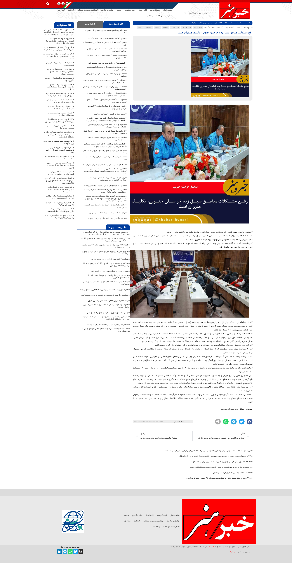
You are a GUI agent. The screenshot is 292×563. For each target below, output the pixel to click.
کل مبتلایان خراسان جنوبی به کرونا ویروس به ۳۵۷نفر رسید (105, 152)
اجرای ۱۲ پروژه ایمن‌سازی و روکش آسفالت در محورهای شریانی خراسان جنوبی (60, 165)
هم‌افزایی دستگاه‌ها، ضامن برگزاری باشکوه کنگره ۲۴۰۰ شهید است (60, 197)
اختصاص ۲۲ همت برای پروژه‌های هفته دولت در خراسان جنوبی (107, 138)
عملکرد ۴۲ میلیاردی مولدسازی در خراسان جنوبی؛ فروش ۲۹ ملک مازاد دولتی (105, 81)
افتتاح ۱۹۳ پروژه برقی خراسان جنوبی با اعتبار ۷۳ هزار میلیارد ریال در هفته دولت (221, 461)
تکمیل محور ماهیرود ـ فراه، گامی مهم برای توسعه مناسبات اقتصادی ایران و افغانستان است (59, 181)
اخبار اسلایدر (186, 27)
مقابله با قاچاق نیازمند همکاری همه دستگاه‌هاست (59, 157)
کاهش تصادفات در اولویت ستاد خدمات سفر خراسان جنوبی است (106, 206)
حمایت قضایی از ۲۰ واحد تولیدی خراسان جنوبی (106, 218)
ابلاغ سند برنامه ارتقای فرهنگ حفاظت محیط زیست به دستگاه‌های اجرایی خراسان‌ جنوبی (105, 191)
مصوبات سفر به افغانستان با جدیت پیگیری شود (109, 271)
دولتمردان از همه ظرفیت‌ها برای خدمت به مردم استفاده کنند (104, 295)
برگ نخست (247, 23)
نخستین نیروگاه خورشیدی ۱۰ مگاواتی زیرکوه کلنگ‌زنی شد (106, 158)
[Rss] (59, 3)
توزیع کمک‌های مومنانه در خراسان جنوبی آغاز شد (106, 38)
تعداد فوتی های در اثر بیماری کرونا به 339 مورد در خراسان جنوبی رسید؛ (107, 107)
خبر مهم (148, 27)
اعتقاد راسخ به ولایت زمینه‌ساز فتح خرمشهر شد (107, 63)
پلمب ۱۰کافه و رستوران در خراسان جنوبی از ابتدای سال (107, 312)
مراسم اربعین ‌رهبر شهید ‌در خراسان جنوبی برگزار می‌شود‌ (59, 204)
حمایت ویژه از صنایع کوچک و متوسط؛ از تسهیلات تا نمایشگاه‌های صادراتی (109, 276)
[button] (47, 3)
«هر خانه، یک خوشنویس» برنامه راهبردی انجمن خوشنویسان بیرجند (60, 173)
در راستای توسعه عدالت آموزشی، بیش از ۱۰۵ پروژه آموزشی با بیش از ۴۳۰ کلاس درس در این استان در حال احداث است (206, 450)
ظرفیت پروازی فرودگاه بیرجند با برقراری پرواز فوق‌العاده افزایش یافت (60, 210)
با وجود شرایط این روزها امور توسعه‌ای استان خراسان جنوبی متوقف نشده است (220, 467)
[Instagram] (63, 3)
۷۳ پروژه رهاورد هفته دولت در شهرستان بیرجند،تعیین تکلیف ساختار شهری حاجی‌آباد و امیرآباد (215, 456)
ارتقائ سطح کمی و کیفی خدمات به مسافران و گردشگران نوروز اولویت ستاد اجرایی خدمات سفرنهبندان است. (105, 171)
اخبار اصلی (175, 27)
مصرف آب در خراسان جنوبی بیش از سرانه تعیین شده (104, 185)
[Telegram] (65, 551)
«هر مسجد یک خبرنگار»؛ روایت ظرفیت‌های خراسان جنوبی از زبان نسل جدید (106, 330)
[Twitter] (75, 551)
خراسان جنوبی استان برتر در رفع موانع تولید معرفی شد (104, 164)
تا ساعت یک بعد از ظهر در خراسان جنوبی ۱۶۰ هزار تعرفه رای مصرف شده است (105, 132)
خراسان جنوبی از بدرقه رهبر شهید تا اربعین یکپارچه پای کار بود (59, 216)
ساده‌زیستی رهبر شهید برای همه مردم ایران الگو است (107, 324)
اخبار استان (198, 27)
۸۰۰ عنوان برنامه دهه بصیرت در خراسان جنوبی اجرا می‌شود (106, 75)
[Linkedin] (59, 551)
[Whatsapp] (70, 551)
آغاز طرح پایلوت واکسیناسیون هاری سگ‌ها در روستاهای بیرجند (104, 289)
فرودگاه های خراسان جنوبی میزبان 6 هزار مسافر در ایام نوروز (105, 43)
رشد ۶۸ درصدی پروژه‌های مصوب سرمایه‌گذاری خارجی (108, 300)
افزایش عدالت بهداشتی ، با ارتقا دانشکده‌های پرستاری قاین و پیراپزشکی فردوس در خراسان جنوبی (105, 145)
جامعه (157, 27)
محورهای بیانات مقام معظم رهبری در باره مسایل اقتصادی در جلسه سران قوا (107, 126)
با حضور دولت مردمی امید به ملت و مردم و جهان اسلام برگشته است (107, 50)
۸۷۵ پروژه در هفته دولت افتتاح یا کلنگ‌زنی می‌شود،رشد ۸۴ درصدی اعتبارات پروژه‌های (218, 478)
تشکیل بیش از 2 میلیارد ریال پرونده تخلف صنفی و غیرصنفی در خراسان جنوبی (107, 94)
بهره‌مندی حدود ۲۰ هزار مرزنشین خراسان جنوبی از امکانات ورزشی (107, 56)
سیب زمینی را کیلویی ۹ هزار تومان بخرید (109, 114)
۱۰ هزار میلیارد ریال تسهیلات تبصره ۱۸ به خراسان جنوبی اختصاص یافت (105, 88)
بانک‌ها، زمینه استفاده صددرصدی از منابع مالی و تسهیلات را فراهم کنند (106, 283)
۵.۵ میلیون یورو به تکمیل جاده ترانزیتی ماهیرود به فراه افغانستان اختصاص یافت (61, 189)
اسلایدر (165, 27)
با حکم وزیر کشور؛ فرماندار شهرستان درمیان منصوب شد (106, 31)
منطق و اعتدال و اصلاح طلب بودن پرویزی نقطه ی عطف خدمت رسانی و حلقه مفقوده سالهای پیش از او (107, 119)
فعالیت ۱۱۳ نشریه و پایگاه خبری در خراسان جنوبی (232, 472)
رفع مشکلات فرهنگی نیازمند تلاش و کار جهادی (107, 212)
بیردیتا (232, 552)
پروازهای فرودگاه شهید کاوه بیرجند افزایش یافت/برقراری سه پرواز (107, 68)
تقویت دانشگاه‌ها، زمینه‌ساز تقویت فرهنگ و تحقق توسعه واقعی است (107, 101)
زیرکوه (140, 27)
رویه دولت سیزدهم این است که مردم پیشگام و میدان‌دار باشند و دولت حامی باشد (108, 179)
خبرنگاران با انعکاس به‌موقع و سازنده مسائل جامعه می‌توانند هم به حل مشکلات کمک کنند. (106, 318)
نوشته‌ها (238, 23)
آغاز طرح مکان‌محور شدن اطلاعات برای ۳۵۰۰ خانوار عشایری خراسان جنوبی (106, 306)
